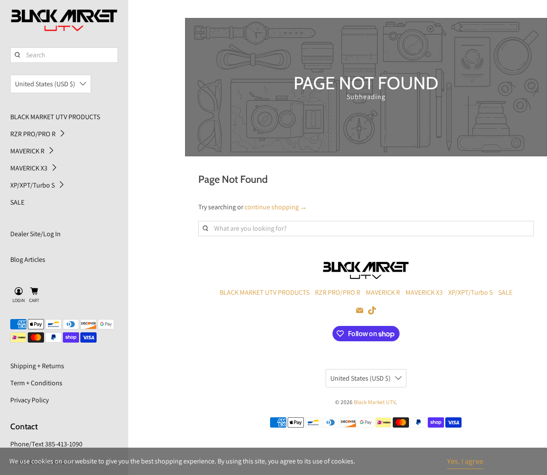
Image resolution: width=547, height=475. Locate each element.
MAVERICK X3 (28, 168)
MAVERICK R (27, 151)
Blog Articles (27, 259)
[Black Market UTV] (64, 20)
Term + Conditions (36, 382)
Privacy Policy (29, 400)
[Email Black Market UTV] (360, 312)
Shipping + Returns (37, 365)
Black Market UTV (374, 402)
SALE (17, 202)
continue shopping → (275, 206)
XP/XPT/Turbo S (32, 185)
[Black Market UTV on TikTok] (372, 312)
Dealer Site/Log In (35, 233)
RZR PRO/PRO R (33, 133)
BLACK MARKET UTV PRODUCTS (55, 116)
